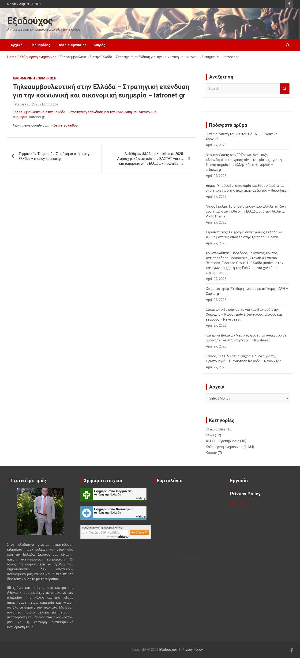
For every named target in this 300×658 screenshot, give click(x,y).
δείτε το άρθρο (66, 125)
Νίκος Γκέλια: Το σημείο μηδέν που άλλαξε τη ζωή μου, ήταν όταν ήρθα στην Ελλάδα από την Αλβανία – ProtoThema (247, 211)
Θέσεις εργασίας (72, 45)
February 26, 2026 (26, 104)
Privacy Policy (237, 504)
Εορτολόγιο (188, 558)
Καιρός (99, 45)
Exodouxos (50, 104)
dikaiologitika (215, 429)
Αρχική (16, 45)
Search (284, 88)
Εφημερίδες (40, 45)
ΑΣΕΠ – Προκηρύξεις (222, 441)
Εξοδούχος (30, 20)
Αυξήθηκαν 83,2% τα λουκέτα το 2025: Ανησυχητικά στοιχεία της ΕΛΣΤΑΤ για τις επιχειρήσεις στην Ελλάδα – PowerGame (150, 159)
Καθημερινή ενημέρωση (34, 78)
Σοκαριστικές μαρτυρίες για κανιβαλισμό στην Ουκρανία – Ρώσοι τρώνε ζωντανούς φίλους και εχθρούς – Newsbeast (244, 314)
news (210, 435)
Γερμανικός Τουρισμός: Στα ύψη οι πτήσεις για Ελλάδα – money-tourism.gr (55, 156)
